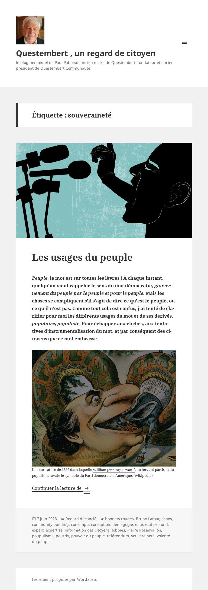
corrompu (80, 524)
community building (50, 524)
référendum (118, 535)
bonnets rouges (119, 518)
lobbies (118, 530)
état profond (156, 524)
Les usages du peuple (82, 257)
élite (139, 524)
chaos (166, 518)
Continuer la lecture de (61, 488)
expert (38, 530)
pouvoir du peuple (88, 535)
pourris (62, 535)
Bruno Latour (147, 518)
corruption (100, 524)
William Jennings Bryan (112, 469)
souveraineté (143, 535)
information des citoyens (87, 530)
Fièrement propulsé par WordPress (64, 579)
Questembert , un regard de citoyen (85, 53)
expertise (54, 530)
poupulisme (43, 535)
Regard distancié (81, 518)
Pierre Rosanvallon (144, 530)
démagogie (122, 524)
